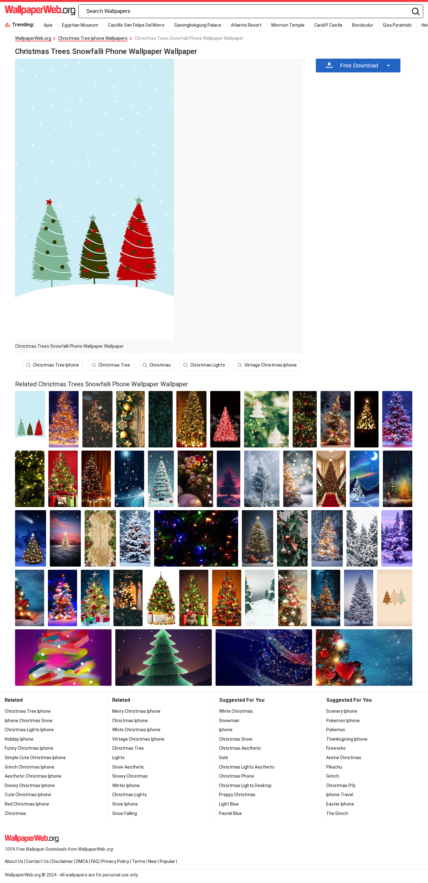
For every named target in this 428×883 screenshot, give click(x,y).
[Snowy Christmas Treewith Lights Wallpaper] (336, 419)
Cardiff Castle (328, 25)
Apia (48, 25)
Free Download (359, 65)
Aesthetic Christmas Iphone (33, 776)
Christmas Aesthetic (240, 748)
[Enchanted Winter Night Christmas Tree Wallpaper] (364, 479)
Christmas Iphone (130, 720)
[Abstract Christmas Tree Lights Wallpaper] (264, 657)
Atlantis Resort (246, 25)
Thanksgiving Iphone (347, 739)
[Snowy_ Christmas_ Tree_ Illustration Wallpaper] (161, 479)
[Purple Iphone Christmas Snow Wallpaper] (396, 538)
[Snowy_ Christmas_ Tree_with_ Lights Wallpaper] (298, 479)
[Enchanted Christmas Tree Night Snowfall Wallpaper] (325, 598)
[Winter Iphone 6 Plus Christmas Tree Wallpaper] (29, 598)
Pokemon (335, 729)
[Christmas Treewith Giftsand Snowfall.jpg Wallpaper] (95, 598)
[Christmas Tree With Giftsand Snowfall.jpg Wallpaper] (257, 538)
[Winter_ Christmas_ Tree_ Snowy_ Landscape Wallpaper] (259, 598)
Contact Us (37, 861)
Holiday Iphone (19, 739)
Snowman (229, 720)
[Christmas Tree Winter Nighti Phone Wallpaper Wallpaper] (229, 479)
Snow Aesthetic (128, 766)
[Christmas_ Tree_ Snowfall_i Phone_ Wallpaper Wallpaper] (364, 657)
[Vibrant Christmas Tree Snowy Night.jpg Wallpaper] (62, 598)
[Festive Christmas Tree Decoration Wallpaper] (292, 598)
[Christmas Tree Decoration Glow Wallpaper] (305, 419)
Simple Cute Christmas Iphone (35, 757)
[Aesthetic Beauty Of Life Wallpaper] (292, 538)
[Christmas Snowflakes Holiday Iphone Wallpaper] (129, 479)
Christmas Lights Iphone (29, 729)
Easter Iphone (340, 803)
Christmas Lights (207, 364)
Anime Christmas (343, 757)
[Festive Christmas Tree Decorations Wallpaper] (195, 479)
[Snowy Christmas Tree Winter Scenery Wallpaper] (358, 598)
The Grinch (337, 813)
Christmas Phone (236, 776)
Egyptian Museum (80, 25)
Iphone (225, 729)
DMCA (82, 861)
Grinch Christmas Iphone (29, 766)
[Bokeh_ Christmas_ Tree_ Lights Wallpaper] (366, 419)
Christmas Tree (114, 364)
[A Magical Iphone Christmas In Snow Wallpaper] (362, 538)
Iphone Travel (339, 794)
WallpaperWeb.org (33, 38)
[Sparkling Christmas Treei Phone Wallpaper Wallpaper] (225, 419)
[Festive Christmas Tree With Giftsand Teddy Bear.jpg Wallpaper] (193, 598)
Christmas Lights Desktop (245, 785)
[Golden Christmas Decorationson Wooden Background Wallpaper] (130, 419)
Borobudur (362, 25)
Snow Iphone (125, 803)
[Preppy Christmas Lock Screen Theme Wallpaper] (97, 419)
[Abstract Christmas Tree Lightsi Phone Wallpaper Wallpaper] (63, 657)
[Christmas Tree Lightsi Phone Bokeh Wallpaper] (128, 598)
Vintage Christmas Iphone (270, 364)
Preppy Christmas (237, 794)
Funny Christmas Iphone (29, 748)
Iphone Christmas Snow (29, 720)
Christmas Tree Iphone (56, 364)
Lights (118, 757)
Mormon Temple (288, 25)
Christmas (160, 364)
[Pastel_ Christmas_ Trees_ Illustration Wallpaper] (394, 598)
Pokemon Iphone (343, 720)
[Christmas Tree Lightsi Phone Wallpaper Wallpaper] (161, 419)
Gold (223, 757)
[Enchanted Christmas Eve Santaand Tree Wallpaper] (397, 479)
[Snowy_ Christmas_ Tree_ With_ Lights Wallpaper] (135, 538)
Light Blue (229, 803)
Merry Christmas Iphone (136, 711)
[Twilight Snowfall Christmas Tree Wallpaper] (65, 538)
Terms (138, 861)
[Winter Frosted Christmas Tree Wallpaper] (261, 479)
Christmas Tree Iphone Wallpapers (93, 38)
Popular (167, 861)
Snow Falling (124, 813)
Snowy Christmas (130, 776)
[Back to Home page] (40, 11)
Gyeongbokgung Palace (197, 25)
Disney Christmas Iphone (30, 785)
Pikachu (334, 766)
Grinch (332, 776)
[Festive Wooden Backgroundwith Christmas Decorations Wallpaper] (100, 538)
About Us (14, 861)
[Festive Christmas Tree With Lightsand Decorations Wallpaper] (191, 419)
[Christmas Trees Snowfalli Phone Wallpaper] (30, 419)
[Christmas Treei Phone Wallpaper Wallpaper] (163, 657)
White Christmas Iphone (136, 729)
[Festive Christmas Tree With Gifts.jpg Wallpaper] (63, 479)
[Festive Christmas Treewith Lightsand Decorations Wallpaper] (226, 598)
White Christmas (236, 711)
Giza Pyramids (397, 25)
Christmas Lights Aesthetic (247, 766)
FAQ (95, 861)
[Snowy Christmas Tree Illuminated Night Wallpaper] (64, 419)
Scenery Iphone (341, 711)
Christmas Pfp (341, 785)
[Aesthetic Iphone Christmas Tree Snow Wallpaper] (326, 538)
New (152, 861)
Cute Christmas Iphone (28, 794)
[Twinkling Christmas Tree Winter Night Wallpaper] (30, 538)
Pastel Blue (230, 813)
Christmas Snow (236, 739)
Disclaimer (62, 861)
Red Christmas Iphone (27, 803)
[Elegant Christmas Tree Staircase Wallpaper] (331, 479)
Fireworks (336, 748)
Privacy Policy (115, 861)
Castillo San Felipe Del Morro (136, 25)
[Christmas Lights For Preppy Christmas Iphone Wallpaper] (196, 538)
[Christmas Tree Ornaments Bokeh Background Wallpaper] (266, 419)
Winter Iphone (126, 785)
